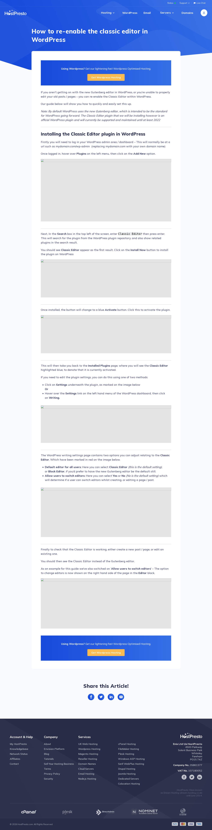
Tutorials (49, 758)
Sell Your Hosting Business (59, 763)
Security (48, 778)
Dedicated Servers (128, 778)
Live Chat (201, 3)
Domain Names (87, 763)
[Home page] (16, 12)
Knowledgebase (19, 748)
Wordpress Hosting (89, 748)
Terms (47, 768)
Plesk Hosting (126, 753)
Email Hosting (86, 773)
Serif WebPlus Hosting (131, 763)
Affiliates (15, 758)
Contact (14, 763)
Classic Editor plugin (99, 115)
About (47, 743)
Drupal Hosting (126, 768)
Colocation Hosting (129, 783)
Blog (46, 753)
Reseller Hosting (87, 758)
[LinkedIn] (199, 777)
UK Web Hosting (87, 743)
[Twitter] (191, 777)
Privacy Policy (52, 773)
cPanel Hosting (127, 743)
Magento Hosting (88, 753)
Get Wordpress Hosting (106, 77)
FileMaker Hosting (128, 748)
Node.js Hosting (87, 778)
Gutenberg (98, 92)
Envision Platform (54, 748)
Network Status (19, 753)
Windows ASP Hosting (131, 758)
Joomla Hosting (126, 773)
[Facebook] (184, 777)
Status (170, 3)
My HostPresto (18, 743)
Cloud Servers (86, 768)
